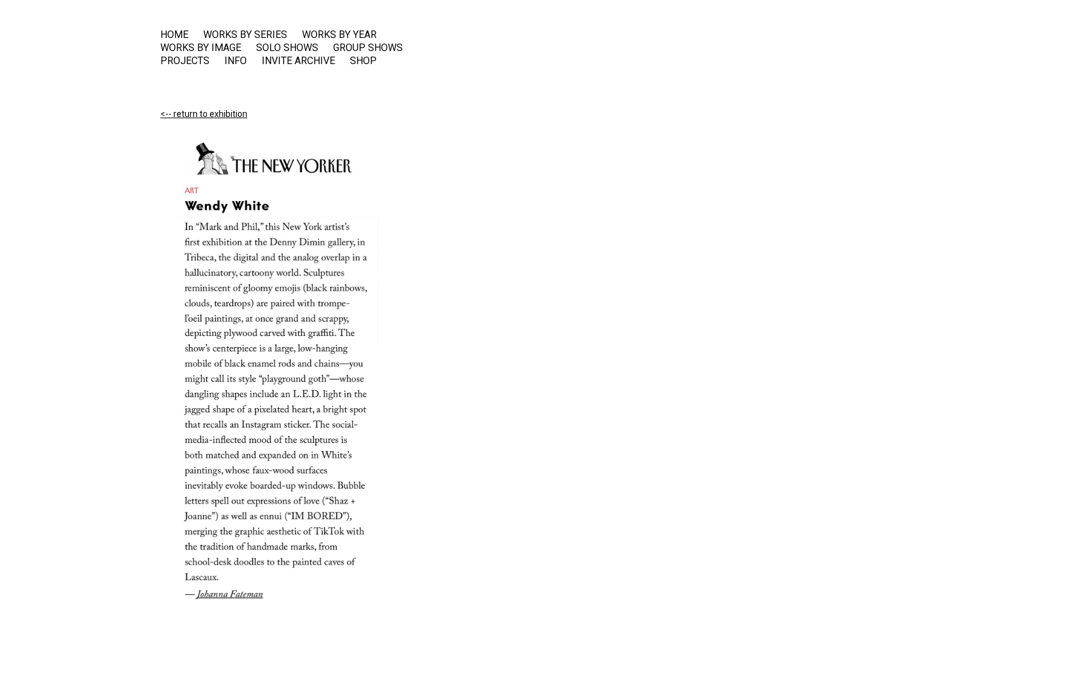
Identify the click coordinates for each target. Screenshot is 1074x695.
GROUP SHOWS (368, 48)
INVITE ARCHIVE (298, 61)
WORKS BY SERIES (245, 35)
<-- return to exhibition (203, 114)
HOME (174, 35)
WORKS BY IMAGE (200, 48)
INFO (235, 61)
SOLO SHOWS (287, 48)
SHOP (363, 61)
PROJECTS (184, 61)
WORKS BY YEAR (339, 35)
